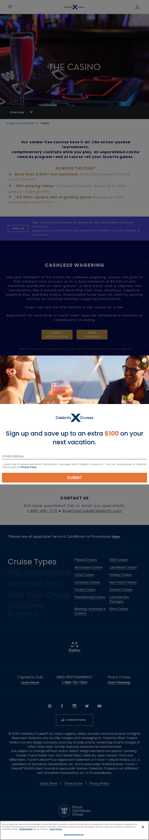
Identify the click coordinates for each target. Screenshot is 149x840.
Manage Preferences (73, 834)
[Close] (143, 827)
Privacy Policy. (29, 467)
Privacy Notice (25, 829)
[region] (74, 830)
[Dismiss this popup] (144, 360)
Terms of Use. (55, 829)
